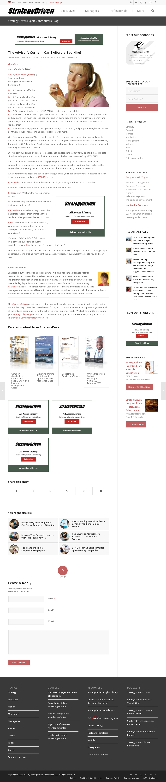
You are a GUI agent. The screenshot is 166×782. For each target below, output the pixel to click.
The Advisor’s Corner (98, 754)
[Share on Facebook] (16, 491)
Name (51, 598)
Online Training (95, 725)
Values (129, 144)
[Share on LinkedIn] (84, 491)
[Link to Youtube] (136, 2)
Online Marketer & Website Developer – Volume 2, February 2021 (96, 378)
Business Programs (108, 718)
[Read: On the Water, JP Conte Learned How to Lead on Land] (129, 250)
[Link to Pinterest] (155, 2)
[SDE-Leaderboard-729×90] (59, 43)
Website (51, 621)
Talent (129, 151)
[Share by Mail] (101, 491)
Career (129, 154)
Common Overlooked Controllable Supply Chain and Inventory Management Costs (20, 380)
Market (129, 133)
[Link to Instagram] (150, 2)
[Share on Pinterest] (67, 491)
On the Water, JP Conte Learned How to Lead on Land (144, 251)
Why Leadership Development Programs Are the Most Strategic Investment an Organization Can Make (144, 265)
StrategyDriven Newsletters (101, 710)
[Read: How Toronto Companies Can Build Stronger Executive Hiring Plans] (129, 239)
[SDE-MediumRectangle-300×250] (80, 235)
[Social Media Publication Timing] (71, 352)
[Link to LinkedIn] (131, 2)
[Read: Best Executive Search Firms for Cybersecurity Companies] (129, 278)
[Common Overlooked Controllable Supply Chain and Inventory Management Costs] (20, 352)
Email (51, 609)
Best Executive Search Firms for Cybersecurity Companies (143, 279)
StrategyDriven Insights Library (103, 692)
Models (91, 740)
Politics (129, 147)
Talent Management (31, 57)
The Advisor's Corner (50, 57)
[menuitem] (83, 778)
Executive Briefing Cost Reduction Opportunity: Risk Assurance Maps (45, 377)
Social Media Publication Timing (71, 375)
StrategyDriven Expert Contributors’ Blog (33, 21)
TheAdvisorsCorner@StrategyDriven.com (28, 317)
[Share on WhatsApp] (50, 491)
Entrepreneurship (134, 157)
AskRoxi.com (14, 286)
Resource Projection (136, 185)
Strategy (130, 126)
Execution (130, 130)
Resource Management (137, 182)
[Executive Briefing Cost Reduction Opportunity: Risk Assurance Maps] (46, 352)
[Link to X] (140, 2)
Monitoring (131, 137)
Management (132, 140)
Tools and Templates (98, 732)
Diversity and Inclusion (137, 217)
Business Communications (139, 213)
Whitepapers (94, 747)
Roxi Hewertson (70, 57)
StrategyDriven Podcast (138, 692)
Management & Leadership (139, 210)
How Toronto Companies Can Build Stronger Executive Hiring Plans (144, 240)
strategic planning (22, 314)
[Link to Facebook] (145, 2)
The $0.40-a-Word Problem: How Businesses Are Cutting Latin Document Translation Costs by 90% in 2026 (145, 293)
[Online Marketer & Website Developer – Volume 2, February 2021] (96, 352)
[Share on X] (33, 491)
